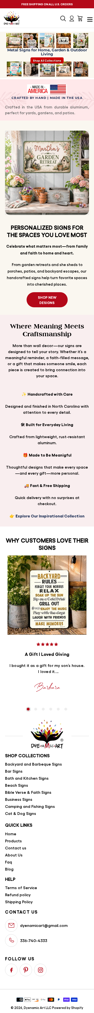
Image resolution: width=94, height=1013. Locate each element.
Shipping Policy (19, 901)
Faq (8, 861)
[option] (28, 709)
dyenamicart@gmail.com (44, 925)
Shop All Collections (47, 60)
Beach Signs (16, 785)
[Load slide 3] (43, 709)
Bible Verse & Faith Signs (28, 792)
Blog (9, 869)
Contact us (15, 847)
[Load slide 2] (35, 709)
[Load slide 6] (65, 709)
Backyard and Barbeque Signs (33, 764)
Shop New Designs (47, 300)
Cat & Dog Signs (20, 813)
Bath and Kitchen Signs (27, 778)
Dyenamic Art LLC (37, 1007)
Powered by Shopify (67, 1007)
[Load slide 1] (28, 709)
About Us (14, 854)
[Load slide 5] (58, 709)
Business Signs (18, 799)
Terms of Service (21, 887)
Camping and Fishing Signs (30, 806)
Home (10, 833)
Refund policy (18, 894)
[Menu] (88, 18)
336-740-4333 (33, 940)
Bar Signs (14, 771)
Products (13, 840)
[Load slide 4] (50, 709)
